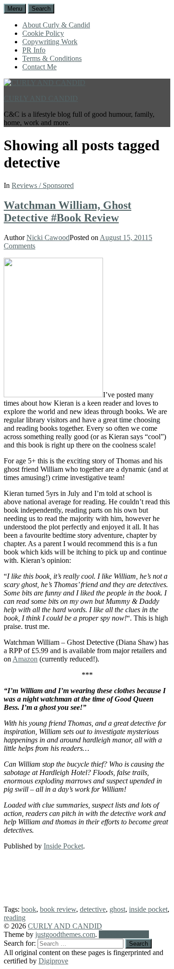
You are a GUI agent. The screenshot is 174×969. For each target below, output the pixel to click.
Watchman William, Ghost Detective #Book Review (67, 211)
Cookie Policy (43, 33)
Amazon (25, 659)
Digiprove (53, 961)
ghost (117, 909)
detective (93, 909)
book (28, 909)
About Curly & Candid (56, 25)
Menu (14, 8)
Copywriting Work (49, 42)
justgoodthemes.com (65, 934)
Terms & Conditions (52, 58)
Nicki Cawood (48, 237)
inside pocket (148, 909)
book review (58, 909)
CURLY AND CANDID (41, 98)
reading (15, 918)
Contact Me (39, 67)
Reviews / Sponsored (43, 185)
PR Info (33, 50)
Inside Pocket (63, 846)
